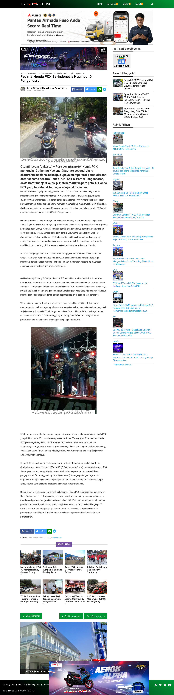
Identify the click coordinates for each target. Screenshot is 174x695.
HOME (100, 4)
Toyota (116, 245)
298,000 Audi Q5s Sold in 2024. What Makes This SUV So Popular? (130, 194)
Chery (115, 201)
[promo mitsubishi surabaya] (87, 27)
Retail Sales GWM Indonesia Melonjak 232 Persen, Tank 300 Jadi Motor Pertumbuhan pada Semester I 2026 (133, 308)
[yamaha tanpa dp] (99, 678)
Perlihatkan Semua (122, 364)
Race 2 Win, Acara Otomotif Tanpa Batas (74, 570)
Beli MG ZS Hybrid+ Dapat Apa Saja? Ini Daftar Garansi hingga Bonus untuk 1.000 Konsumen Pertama (132, 333)
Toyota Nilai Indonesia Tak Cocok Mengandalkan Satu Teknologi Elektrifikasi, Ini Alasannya (133, 261)
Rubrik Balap (119, 133)
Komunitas (57, 538)
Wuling (116, 223)
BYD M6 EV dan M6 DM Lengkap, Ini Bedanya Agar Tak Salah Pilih (130, 284)
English (116, 179)
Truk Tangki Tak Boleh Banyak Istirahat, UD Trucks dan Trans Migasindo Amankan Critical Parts (133, 171)
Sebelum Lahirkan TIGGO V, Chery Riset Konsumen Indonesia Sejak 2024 (131, 216)
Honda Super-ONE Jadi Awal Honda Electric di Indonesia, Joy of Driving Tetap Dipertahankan (133, 357)
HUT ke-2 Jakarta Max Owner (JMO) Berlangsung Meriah (96, 600)
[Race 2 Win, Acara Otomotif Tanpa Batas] (75, 557)
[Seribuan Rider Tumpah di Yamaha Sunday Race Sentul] (53, 557)
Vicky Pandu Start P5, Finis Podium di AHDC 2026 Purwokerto (130, 147)
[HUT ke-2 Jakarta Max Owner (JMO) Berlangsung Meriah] (97, 586)
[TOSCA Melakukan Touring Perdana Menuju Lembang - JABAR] (30, 586)
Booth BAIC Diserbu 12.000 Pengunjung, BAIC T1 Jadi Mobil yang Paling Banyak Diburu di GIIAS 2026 (137, 112)
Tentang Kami (9, 684)
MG (114, 316)
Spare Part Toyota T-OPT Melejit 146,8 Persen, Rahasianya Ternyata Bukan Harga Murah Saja (137, 98)
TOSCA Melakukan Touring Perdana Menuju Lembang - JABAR (30, 600)
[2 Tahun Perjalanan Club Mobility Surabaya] (97, 557)
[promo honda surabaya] (63, 58)
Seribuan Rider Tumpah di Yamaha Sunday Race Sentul (52, 571)
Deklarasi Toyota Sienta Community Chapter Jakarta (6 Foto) (75, 600)
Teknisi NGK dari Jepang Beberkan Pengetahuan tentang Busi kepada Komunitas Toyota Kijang (52, 603)
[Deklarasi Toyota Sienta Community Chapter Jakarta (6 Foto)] (75, 586)
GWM (115, 292)
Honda (116, 341)
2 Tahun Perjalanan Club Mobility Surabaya (97, 570)
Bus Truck (117, 154)
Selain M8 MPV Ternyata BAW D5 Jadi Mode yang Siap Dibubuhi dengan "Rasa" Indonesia (138, 84)
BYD (115, 270)
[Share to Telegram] (104, 89)
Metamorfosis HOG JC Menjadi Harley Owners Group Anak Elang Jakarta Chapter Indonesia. (30, 572)
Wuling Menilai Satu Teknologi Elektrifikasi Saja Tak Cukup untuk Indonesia (133, 238)
